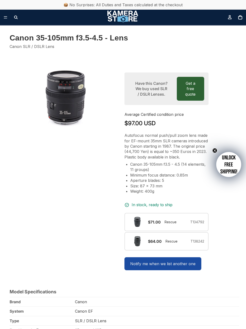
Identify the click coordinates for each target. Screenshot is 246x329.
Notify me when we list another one (163, 263)
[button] (228, 164)
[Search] (16, 17)
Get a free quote (190, 89)
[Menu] (5, 17)
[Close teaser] (214, 150)
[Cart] (240, 17)
